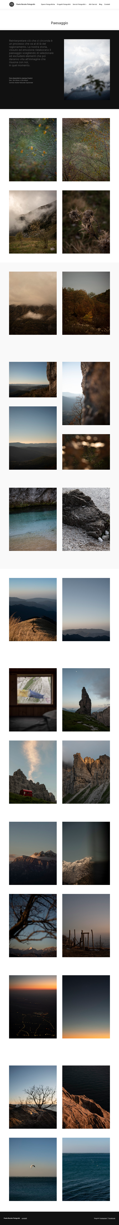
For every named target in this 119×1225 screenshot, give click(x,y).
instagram (103, 1218)
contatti (24, 1218)
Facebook (111, 1218)
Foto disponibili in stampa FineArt (20, 78)
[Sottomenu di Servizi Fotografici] (86, 4)
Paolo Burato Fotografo (25, 4)
